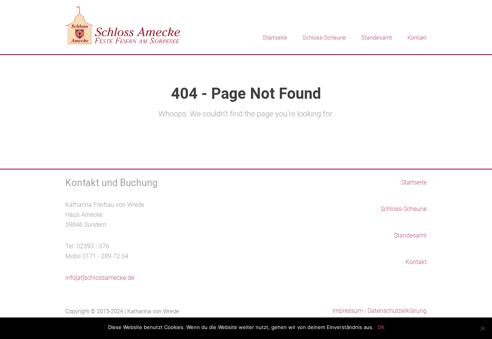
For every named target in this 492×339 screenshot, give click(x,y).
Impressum (347, 310)
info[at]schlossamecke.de (99, 277)
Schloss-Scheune (324, 37)
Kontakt (417, 37)
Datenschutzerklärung (397, 310)
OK (380, 327)
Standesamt (376, 37)
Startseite (275, 37)
